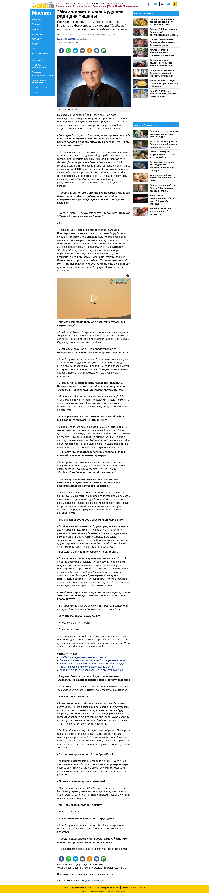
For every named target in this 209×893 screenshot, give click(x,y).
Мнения (41, 13)
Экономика (37, 34)
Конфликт (37, 19)
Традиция (37, 43)
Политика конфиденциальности (43, 73)
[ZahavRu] (161, 4)
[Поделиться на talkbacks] (103, 50)
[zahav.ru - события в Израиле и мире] (155, 4)
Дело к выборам (82, 6)
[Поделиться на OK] (89, 50)
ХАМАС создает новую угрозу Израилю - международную (92, 663)
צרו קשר (35, 92)
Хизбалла (74, 34)
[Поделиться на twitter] (75, 50)
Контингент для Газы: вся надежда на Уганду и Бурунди (91, 670)
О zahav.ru (37, 60)
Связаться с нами (41, 87)
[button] (127, 275)
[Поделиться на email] (82, 50)
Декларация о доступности (39, 81)
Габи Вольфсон (66, 39)
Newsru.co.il (73, 42)
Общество (37, 29)
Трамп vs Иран (63, 6)
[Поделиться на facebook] (61, 50)
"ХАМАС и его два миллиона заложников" (83, 657)
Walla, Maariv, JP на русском (123, 6)
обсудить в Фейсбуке (92, 880)
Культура (36, 38)
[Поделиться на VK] (96, 50)
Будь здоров (100, 6)
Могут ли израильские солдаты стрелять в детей (87, 667)
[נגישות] (175, 4)
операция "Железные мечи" (95, 34)
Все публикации (40, 53)
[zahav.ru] (148, 4)
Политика (36, 24)
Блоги (35, 48)
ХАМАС (64, 34)
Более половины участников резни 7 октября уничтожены (93, 660)
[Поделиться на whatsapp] (68, 50)
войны (114, 34)
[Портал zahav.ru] (168, 4)
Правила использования (39, 66)
